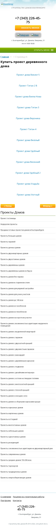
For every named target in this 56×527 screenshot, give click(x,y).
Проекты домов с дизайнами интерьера (17, 372)
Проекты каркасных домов (12, 407)
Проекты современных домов (13, 454)
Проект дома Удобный (28, 151)
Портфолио (6, 500)
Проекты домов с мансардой (12, 355)
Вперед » (47, 206)
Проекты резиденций (10, 442)
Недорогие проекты (9, 224)
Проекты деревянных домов (12, 265)
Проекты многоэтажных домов (13, 425)
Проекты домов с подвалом (12, 366)
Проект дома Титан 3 (28, 107)
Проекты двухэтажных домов (13, 259)
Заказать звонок (30, 28)
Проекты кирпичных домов (12, 413)
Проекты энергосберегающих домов (16, 477)
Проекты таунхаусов (9, 466)
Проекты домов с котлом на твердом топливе (20, 378)
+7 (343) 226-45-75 (28, 20)
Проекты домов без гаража (12, 277)
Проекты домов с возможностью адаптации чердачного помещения (24, 324)
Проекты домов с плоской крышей (15, 390)
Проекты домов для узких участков (15, 294)
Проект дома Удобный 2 (28, 172)
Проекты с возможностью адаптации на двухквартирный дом (27, 448)
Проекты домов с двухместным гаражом (17, 349)
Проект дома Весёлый (28, 140)
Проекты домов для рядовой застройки (17, 288)
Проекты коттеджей (9, 419)
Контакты (17, 500)
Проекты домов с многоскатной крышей (17, 384)
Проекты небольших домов (12, 431)
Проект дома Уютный (28, 194)
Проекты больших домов (11, 236)
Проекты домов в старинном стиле (15, 282)
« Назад (8, 206)
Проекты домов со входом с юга (14, 396)
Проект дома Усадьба (28, 183)
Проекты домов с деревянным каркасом (17, 361)
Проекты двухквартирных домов (14, 253)
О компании (6, 496)
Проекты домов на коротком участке (16, 317)
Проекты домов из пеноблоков (14, 312)
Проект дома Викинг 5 (28, 74)
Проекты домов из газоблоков (13, 306)
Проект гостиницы (8, 218)
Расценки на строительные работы (28, 496)
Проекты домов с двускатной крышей (16, 343)
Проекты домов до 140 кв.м (12, 300)
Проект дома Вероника (28, 118)
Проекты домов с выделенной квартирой (18, 331)
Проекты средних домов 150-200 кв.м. (16, 460)
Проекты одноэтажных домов (13, 437)
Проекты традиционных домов (14, 472)
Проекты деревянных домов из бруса (16, 271)
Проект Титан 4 (28, 129)
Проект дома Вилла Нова (28, 96)
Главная (5, 56)
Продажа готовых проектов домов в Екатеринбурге (22, 230)
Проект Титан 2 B (28, 85)
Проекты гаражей (8, 241)
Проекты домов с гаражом (11, 337)
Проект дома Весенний (28, 162)
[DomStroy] (28, 4)
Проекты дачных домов (10, 247)
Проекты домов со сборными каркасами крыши (20, 401)
